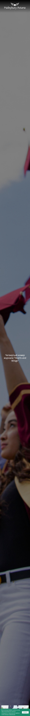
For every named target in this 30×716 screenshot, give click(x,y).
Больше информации (10, 714)
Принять (25, 712)
